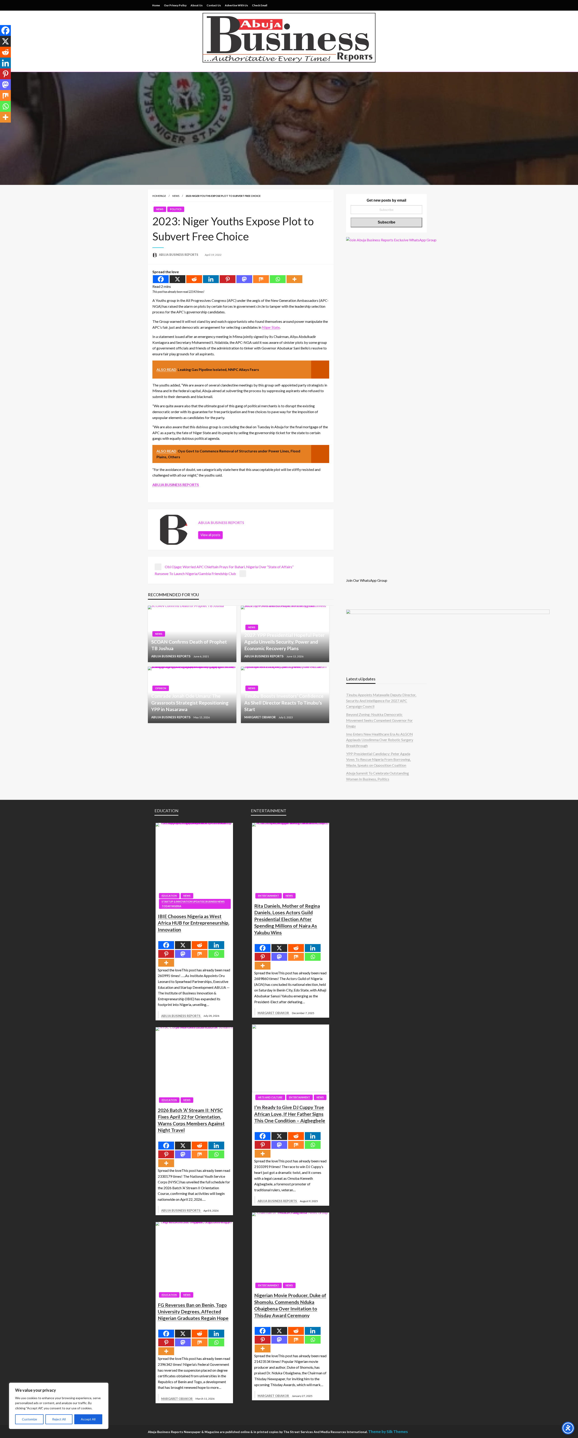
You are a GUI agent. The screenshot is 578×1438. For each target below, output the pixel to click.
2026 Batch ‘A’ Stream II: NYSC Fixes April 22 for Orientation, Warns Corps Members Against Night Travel (191, 1120)
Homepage (159, 195)
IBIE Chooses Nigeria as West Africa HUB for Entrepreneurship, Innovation (193, 922)
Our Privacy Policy (175, 5)
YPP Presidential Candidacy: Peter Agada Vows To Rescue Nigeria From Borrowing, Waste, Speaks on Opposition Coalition (378, 759)
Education (169, 895)
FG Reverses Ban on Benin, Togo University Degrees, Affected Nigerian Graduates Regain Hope (193, 1311)
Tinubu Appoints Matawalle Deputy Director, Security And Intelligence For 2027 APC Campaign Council (381, 700)
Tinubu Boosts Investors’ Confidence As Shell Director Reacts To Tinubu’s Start (284, 702)
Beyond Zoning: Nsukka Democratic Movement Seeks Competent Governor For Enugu (379, 720)
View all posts (210, 535)
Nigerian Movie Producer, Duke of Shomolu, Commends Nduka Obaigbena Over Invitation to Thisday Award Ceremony (290, 1305)
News (175, 195)
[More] (294, 279)
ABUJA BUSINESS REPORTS (179, 254)
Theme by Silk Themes (388, 1431)
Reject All (59, 1419)
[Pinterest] (227, 279)
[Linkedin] (211, 279)
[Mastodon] (244, 279)
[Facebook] (161, 279)
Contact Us (214, 5)
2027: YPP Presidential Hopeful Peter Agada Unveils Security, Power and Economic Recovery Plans (284, 641)
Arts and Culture (270, 1097)
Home (156, 5)
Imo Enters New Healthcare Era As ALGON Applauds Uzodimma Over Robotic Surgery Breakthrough (379, 740)
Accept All (88, 1419)
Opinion (160, 688)
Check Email (259, 5)
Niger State (271, 327)
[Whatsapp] (278, 279)
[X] (177, 279)
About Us (197, 5)
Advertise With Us (236, 5)
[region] (58, 1406)
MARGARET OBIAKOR (260, 717)
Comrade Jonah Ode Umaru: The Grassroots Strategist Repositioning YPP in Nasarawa (189, 702)
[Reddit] (194, 279)
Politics (176, 209)
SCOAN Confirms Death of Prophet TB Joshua (189, 645)
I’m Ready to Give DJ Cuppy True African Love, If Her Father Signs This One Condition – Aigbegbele (289, 1113)
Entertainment (268, 895)
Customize (29, 1419)
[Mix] (261, 279)
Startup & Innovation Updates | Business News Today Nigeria (193, 903)
